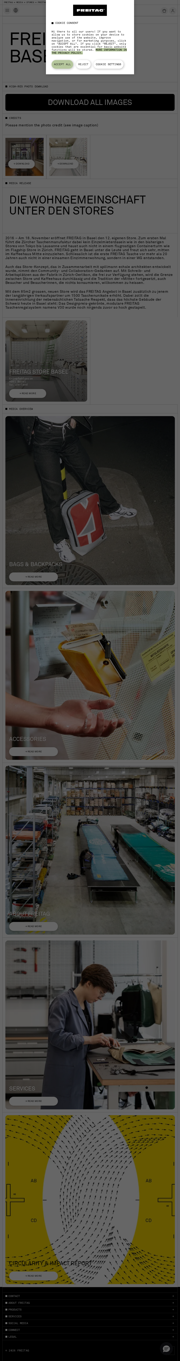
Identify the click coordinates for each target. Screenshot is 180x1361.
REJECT (83, 64)
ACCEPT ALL (62, 64)
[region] (90, 37)
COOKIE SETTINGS (108, 64)
